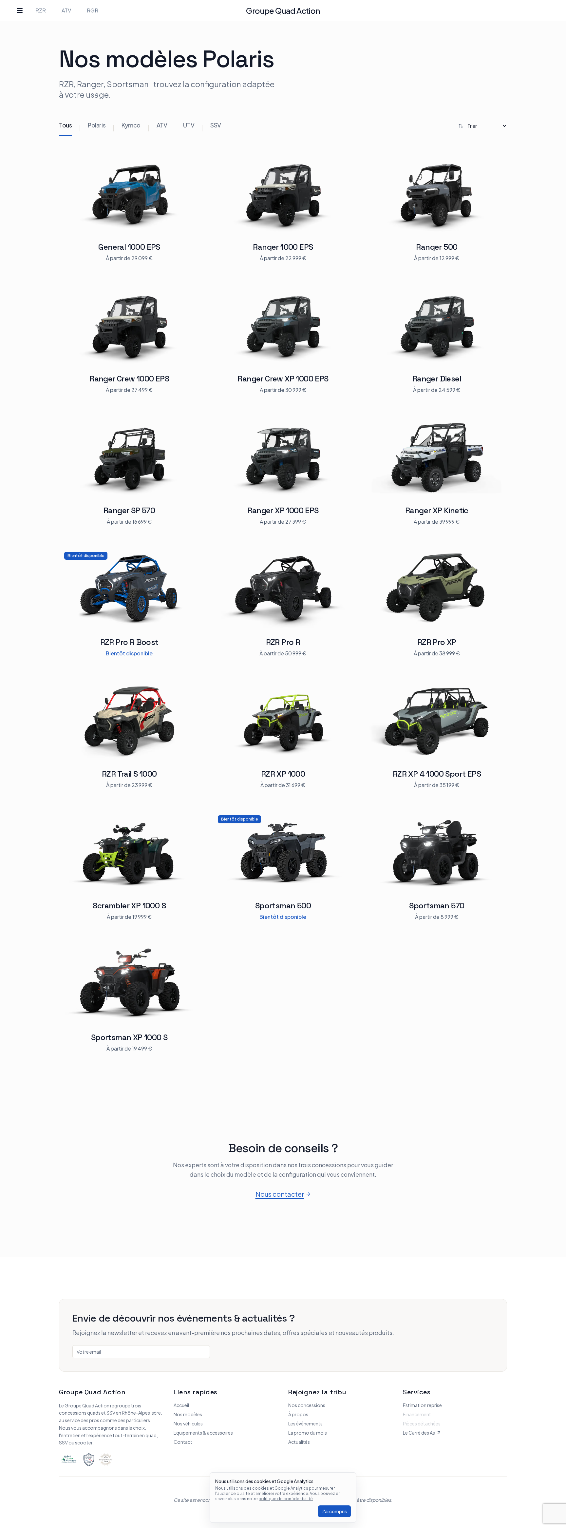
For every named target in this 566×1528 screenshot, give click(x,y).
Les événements (305, 1423)
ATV (66, 10)
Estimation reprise (422, 1405)
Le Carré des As (419, 1433)
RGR (92, 10)
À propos (298, 1414)
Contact (183, 1442)
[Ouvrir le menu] (19, 10)
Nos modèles (188, 1414)
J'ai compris (334, 1511)
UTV (188, 125)
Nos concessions (306, 1405)
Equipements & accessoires (203, 1433)
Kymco (131, 125)
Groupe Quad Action (283, 10)
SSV (215, 125)
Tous (65, 125)
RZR (40, 10)
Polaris (96, 125)
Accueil (181, 1405)
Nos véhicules (188, 1423)
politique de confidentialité (285, 1498)
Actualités (299, 1442)
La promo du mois (307, 1433)
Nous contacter (279, 1194)
